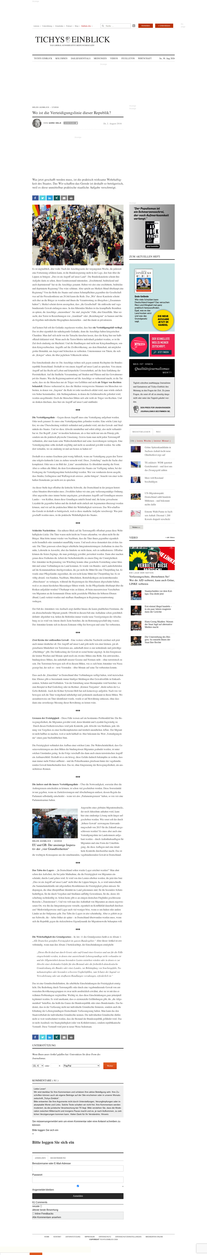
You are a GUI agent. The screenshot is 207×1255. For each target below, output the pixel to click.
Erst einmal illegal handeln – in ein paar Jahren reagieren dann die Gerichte (158, 609)
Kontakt (57, 1237)
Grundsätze (59, 26)
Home (46, 1237)
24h (132, 440)
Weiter (110, 1065)
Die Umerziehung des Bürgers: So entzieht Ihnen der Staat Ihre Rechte (158, 640)
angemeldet (51, 1121)
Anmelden (145, 26)
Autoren (36, 26)
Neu (158, 431)
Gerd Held (55, 123)
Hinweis (105, 1114)
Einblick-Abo (86, 26)
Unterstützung (47, 26)
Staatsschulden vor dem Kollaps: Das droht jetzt (158, 592)
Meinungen (100, 58)
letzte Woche (144, 440)
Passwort (37, 1174)
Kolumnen (61, 58)
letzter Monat (161, 440)
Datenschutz (105, 1237)
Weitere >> (136, 527)
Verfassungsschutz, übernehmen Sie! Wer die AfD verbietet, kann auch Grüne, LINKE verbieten (152, 580)
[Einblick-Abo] (152, 297)
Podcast (69, 26)
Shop (76, 26)
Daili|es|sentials (80, 58)
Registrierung (58, 1158)
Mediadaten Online (154, 1237)
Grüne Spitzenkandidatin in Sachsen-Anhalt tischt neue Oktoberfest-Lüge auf (158, 451)
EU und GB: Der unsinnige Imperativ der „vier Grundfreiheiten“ (54, 847)
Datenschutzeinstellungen (128, 1237)
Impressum (90, 1237)
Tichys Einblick (43, 58)
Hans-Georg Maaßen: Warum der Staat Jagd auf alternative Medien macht (159, 624)
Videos (114, 58)
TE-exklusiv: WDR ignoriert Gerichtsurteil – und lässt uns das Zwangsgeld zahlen (158, 466)
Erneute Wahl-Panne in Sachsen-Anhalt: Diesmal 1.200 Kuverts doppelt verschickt (159, 515)
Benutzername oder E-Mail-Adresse (51, 1163)
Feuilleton (128, 58)
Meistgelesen (141, 431)
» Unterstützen (164, 26)
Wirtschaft (145, 58)
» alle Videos (170, 537)
